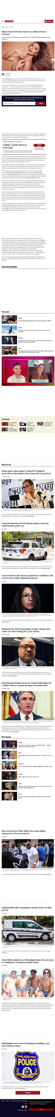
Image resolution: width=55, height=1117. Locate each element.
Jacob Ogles (5, 528)
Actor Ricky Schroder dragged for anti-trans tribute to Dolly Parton (34, 797)
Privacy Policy (32, 1103)
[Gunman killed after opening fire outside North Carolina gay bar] (28, 930)
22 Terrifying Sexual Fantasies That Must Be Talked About (14, 425)
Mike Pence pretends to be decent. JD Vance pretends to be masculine (34, 330)
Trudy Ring (8, 73)
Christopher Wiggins (6, 476)
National (20, 338)
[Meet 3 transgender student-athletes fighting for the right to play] (9, 765)
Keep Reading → (30, 516)
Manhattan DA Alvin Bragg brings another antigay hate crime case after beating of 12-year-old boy (26, 630)
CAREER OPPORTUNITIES (16, 1101)
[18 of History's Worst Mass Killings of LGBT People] (22, 429)
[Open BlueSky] (26, 1107)
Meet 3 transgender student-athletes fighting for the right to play (35, 766)
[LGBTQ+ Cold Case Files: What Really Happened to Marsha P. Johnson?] (40, 424)
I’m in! (40, 103)
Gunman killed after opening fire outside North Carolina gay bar (27, 908)
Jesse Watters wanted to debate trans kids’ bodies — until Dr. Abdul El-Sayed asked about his (34, 745)
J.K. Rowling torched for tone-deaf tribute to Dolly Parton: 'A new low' (35, 756)
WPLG (20, 135)
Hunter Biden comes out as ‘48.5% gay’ (28, 777)
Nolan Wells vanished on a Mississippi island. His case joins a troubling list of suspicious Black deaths (27, 961)
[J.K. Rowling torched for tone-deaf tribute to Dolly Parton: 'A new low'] (9, 755)
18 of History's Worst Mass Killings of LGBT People (31, 430)
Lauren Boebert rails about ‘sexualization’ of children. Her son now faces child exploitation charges (27, 576)
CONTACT (3, 1101)
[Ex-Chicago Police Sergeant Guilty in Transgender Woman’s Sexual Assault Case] (22, 424)
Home (3, 27)
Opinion (20, 318)
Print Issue (21, 764)
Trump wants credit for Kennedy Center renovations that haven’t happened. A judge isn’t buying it (35, 341)
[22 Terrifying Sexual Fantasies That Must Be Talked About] (5, 424)
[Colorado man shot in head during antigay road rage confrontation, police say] (28, 546)
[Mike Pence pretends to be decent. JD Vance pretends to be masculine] (9, 329)
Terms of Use (42, 1103)
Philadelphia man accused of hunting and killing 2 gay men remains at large (26, 1044)
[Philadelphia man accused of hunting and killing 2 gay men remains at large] (28, 1066)
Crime (11, 27)
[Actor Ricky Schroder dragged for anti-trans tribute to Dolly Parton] (9, 796)
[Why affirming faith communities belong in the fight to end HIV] (9, 319)
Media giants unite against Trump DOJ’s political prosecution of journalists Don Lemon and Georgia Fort (26, 472)
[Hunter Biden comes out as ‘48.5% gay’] (9, 775)
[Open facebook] (23, 1107)
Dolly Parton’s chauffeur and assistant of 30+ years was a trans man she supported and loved (35, 787)
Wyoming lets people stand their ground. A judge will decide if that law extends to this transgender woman (35, 351)
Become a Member (39, 145)
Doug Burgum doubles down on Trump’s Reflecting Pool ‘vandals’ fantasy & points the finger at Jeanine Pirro (26, 684)
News (7, 27)
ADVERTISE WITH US (26, 1101)
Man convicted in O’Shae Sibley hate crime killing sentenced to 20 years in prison (23, 832)
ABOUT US (8, 1101)
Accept (41, 1109)
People (20, 753)
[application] (28, 371)
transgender (9, 79)
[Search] (42, 21)
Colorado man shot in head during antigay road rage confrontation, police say (25, 524)
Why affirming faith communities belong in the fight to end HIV (34, 321)
